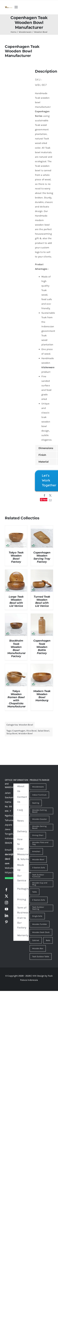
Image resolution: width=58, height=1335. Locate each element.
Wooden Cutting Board (39, 811)
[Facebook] (44, 495)
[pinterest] (6, 922)
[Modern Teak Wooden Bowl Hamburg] (42, 666)
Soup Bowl (11, 733)
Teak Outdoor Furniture (38, 876)
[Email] (50, 500)
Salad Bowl (43, 730)
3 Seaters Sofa (38, 867)
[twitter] (6, 896)
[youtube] (6, 909)
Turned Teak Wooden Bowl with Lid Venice (42, 601)
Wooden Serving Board (39, 827)
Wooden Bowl (26, 724)
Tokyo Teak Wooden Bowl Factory (16, 557)
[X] (50, 495)
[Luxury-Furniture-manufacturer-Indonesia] (8, 7)
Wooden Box (37, 948)
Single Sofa (37, 916)
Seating (35, 803)
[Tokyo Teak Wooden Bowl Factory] (16, 527)
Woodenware (38, 787)
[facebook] (6, 889)
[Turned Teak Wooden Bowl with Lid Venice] (42, 571)
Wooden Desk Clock (41, 932)
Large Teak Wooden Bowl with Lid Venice (16, 601)
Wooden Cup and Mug (39, 884)
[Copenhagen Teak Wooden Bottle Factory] (42, 615)
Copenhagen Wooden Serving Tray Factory (41, 557)
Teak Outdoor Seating (38, 908)
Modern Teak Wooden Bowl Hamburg (41, 695)
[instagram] (6, 902)
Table (34, 892)
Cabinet (35, 940)
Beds (48, 940)
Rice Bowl (31, 730)
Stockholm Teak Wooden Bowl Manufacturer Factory (16, 648)
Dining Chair (37, 835)
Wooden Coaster (39, 819)
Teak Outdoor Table (40, 956)
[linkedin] (6, 915)
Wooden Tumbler (39, 924)
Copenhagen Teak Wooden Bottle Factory (41, 647)
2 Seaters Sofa (38, 900)
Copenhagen (18, 730)
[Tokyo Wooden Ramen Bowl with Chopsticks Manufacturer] (16, 666)
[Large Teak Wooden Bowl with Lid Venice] (16, 571)
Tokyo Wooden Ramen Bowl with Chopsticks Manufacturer (16, 698)
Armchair (36, 851)
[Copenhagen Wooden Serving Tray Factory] (42, 527)
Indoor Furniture (39, 795)
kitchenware (47, 367)
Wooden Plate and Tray (40, 843)
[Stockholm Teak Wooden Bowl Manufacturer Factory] (16, 615)
